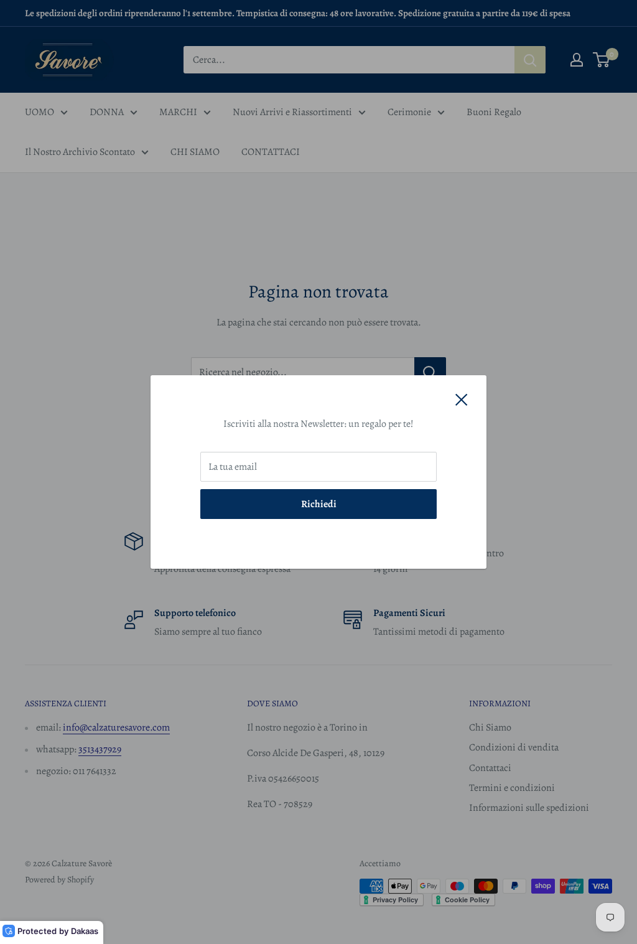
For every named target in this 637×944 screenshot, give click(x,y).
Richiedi (319, 504)
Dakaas (84, 931)
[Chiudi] (461, 399)
